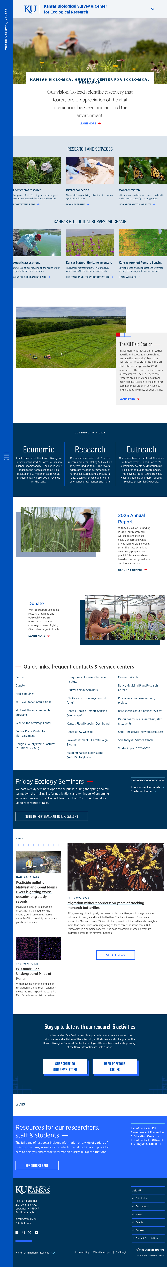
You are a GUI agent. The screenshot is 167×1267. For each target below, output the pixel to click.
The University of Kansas (154, 1255)
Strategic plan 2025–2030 (134, 748)
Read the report (130, 569)
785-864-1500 (23, 1223)
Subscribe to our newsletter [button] (65, 1066)
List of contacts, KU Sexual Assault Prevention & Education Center (147, 1132)
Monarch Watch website (135, 204)
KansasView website (80, 732)
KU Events (137, 1222)
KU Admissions (140, 1198)
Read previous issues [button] (115, 1066)
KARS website (128, 276)
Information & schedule (146, 787)
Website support (102, 1252)
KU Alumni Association (145, 1238)
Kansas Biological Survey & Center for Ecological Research (75, 9)
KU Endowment (140, 1206)
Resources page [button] (37, 1165)
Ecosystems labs (24, 204)
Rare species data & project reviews (140, 711)
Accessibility (82, 1252)
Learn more (88, 123)
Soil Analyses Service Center (135, 740)
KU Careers (138, 1230)
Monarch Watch (128, 677)
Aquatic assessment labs (30, 276)
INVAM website (75, 204)
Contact (20, 677)
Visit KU (136, 1190)
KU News (137, 1214)
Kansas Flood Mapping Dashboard (88, 723)
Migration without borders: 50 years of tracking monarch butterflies (106, 905)
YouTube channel (142, 791)
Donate (20, 685)
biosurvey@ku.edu (26, 1219)
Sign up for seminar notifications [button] (51, 816)
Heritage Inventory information (88, 276)
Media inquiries (24, 694)
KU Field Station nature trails (33, 702)
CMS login (121, 1252)
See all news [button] (115, 955)
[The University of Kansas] (32, 1192)
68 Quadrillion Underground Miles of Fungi (33, 973)
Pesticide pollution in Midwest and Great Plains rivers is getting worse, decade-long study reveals (36, 892)
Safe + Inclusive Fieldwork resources (141, 732)
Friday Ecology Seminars (82, 690)
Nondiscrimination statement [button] (33, 1252)
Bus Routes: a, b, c (25, 1212)
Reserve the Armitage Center (33, 723)
